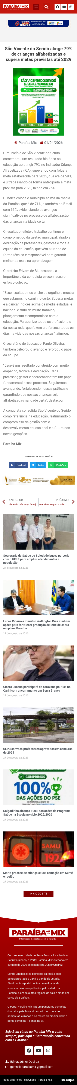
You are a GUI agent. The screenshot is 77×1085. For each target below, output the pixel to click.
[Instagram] (71, 7)
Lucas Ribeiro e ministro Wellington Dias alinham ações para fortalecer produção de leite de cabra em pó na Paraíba (36, 625)
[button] (36, 7)
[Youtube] (64, 7)
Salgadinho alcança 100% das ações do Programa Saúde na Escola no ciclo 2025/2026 (37, 812)
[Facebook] (58, 7)
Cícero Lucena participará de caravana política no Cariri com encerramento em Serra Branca (37, 688)
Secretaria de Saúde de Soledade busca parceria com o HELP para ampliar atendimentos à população (36, 559)
